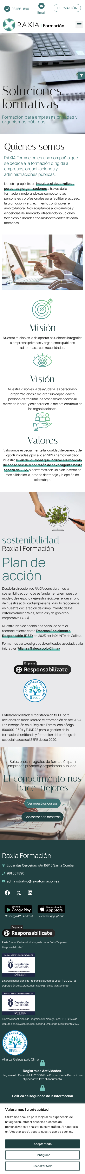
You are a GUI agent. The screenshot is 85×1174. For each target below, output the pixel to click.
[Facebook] (7, 893)
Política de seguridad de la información (42, 1096)
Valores (42, 440)
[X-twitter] (18, 893)
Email (41, 12)
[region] (42, 1138)
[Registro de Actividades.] (42, 1063)
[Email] (41, 6)
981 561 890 (20, 9)
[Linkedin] (30, 893)
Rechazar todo (42, 1166)
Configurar (42, 1155)
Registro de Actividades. (42, 1070)
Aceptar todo (43, 1144)
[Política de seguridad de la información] (42, 1088)
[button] (81, 75)
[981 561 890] (7, 9)
